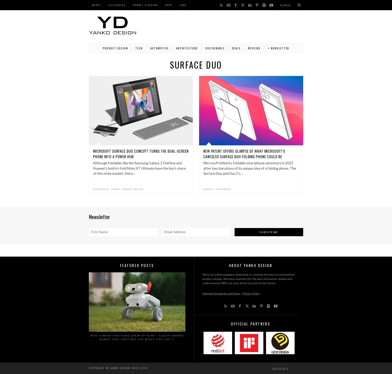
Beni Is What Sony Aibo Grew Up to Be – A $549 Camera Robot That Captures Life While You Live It (137, 337)
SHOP (169, 5)
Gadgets (208, 189)
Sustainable (215, 48)
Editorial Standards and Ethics (222, 293)
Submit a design (145, 5)
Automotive (159, 48)
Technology (223, 189)
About (96, 5)
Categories (117, 5)
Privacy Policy (251, 293)
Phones (115, 189)
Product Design (115, 48)
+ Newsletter (278, 48)
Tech (139, 48)
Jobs (183, 5)
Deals (236, 48)
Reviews (254, 48)
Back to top (279, 368)
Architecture (187, 48)
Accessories (101, 189)
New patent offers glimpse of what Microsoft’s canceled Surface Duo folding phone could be (244, 153)
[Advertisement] (229, 25)
